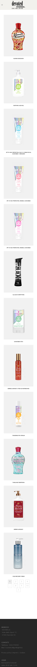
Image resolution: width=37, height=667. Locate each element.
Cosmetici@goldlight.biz (14, 647)
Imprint (15, 652)
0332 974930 (14, 645)
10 (27, 586)
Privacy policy (6, 652)
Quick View (9, 54)
